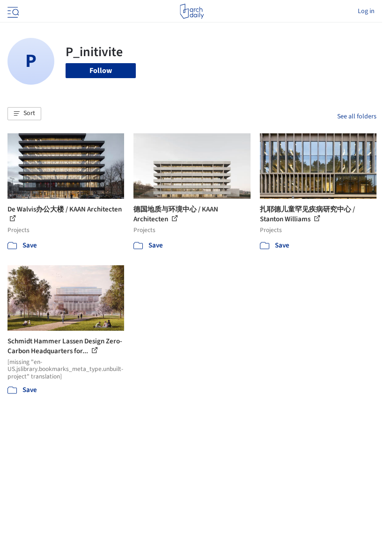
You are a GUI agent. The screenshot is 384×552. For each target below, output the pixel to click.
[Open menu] (12, 11)
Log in (366, 11)
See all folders (357, 116)
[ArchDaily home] (192, 11)
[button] (24, 113)
